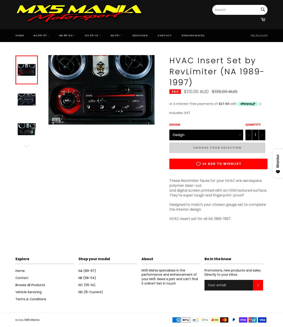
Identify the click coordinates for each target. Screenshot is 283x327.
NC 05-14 (92, 35)
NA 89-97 (40, 35)
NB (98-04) (87, 278)
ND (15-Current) (90, 292)
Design (174, 125)
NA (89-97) (87, 271)
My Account (259, 35)
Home (19, 35)
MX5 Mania (32, 320)
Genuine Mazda (193, 35)
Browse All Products (30, 285)
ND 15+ (115, 35)
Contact (164, 35)
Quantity (253, 125)
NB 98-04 (66, 35)
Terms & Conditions (30, 299)
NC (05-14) (87, 285)
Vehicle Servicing (28, 292)
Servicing (140, 35)
